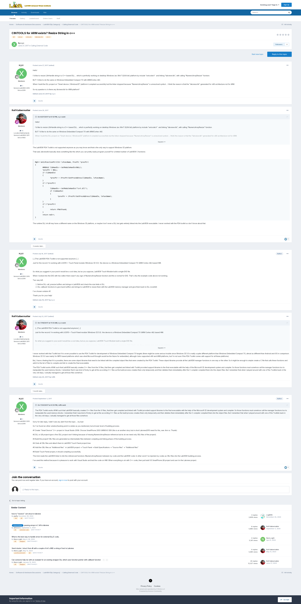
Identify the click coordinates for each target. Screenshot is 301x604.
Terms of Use (40, 601)
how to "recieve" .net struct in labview (26, 514)
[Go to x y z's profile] (14, 44)
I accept (285, 600)
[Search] (289, 12)
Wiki (44, 12)
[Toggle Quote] (36, 117)
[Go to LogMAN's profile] (262, 516)
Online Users (47, 18)
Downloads (35, 12)
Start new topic (257, 54)
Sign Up (286, 5)
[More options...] (287, 65)
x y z (22, 43)
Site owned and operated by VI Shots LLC (150, 589)
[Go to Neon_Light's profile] (262, 539)
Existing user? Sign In (269, 5)
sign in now (63, 480)
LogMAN (269, 515)
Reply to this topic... (32, 490)
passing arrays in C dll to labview (36, 525)
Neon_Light (18, 539)
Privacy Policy (146, 586)
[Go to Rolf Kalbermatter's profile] (21, 118)
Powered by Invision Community (150, 591)
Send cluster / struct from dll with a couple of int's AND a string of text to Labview (43, 548)
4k (22, 131)
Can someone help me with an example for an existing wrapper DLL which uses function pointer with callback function (56, 560)
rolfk (60, 405)
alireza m (17, 528)
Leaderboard (34, 18)
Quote (40, 101)
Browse (14, 12)
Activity (24, 12)
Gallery (22, 18)
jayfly (16, 516)
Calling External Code (39, 46)
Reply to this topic (279, 54)
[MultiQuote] (34, 101)
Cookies (157, 586)
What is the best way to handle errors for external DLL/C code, (35, 537)
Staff (58, 18)
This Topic (279, 12)
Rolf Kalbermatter (21, 110)
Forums (13, 18)
